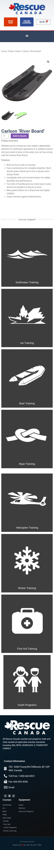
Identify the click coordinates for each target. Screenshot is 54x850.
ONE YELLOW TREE (33, 845)
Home (4, 51)
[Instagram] (13, 795)
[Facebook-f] (5, 795)
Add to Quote (20, 136)
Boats (11, 51)
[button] (27, 35)
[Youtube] (9, 795)
